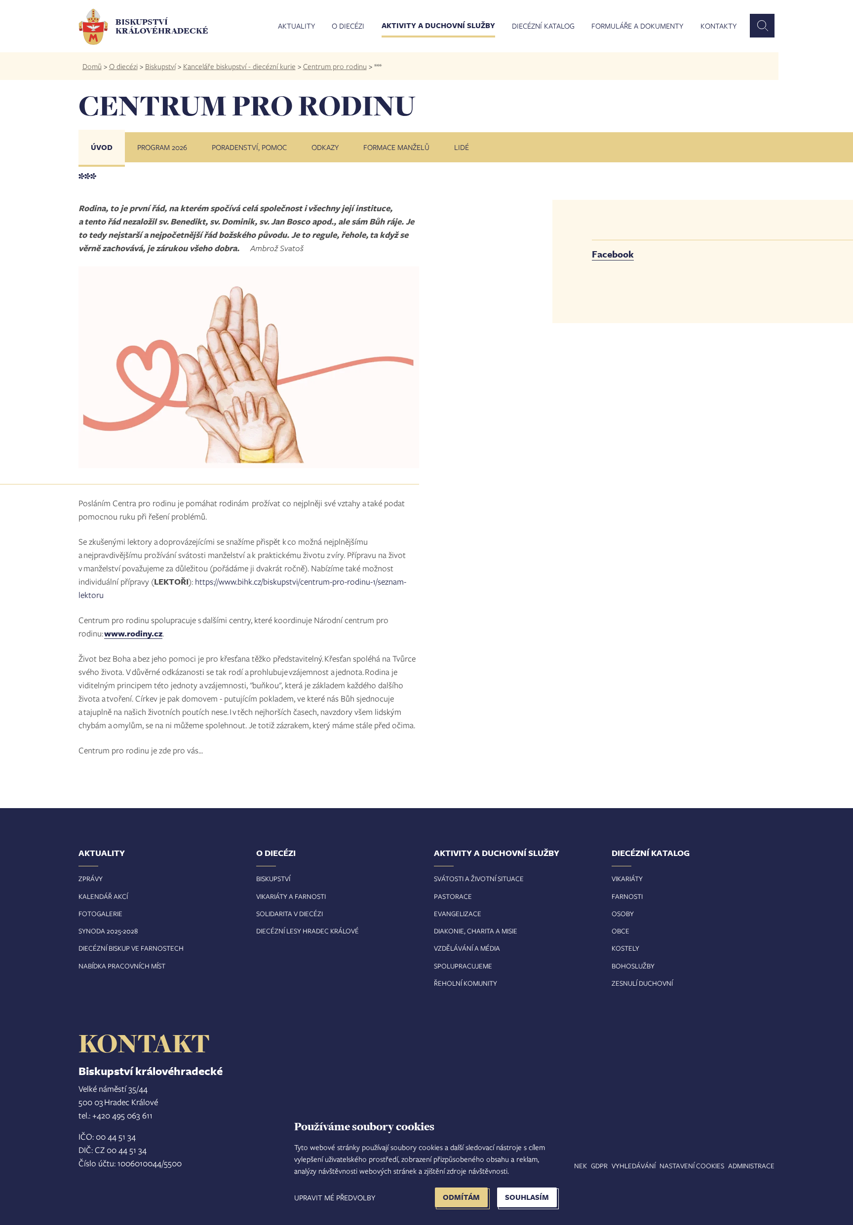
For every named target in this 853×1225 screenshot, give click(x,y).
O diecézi (348, 26)
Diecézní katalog (543, 26)
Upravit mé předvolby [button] (334, 1197)
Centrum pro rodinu (335, 66)
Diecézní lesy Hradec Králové (307, 930)
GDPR (599, 1165)
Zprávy (90, 878)
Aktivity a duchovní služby (438, 26)
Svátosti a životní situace (479, 878)
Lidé (461, 147)
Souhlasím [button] (527, 1197)
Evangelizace (457, 913)
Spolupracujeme (463, 965)
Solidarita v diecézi (289, 913)
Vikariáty (627, 878)
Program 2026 (162, 147)
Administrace (751, 1165)
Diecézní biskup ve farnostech (131, 948)
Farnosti (627, 896)
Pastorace (453, 896)
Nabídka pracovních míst (121, 965)
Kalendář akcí (103, 896)
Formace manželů (396, 147)
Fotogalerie (100, 913)
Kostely (625, 948)
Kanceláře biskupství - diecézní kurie (239, 66)
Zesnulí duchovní (642, 983)
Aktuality (296, 26)
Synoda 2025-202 (106, 930)
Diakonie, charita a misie (475, 930)
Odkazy (325, 147)
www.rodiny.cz (133, 633)
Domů (92, 66)
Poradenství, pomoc (249, 147)
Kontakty (718, 26)
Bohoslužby (633, 965)
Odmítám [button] (461, 1197)
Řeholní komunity (465, 983)
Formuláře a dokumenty (637, 26)
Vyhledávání (634, 1165)
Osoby (623, 913)
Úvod (102, 147)
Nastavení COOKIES (691, 1165)
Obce (620, 930)
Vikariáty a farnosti (291, 896)
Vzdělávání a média (467, 948)
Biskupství (160, 66)
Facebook (613, 254)
